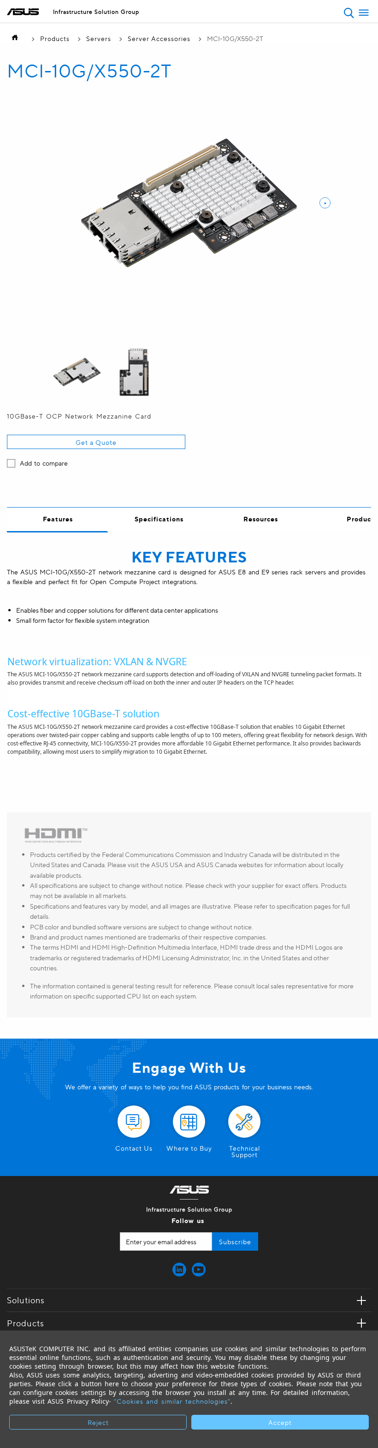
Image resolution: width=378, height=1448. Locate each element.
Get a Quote (96, 442)
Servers (98, 38)
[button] (349, 12)
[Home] (17, 38)
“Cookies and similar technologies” (172, 1401)
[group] (77, 372)
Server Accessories (159, 38)
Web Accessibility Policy (168, 31)
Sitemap (168, 31)
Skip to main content (168, 31)
